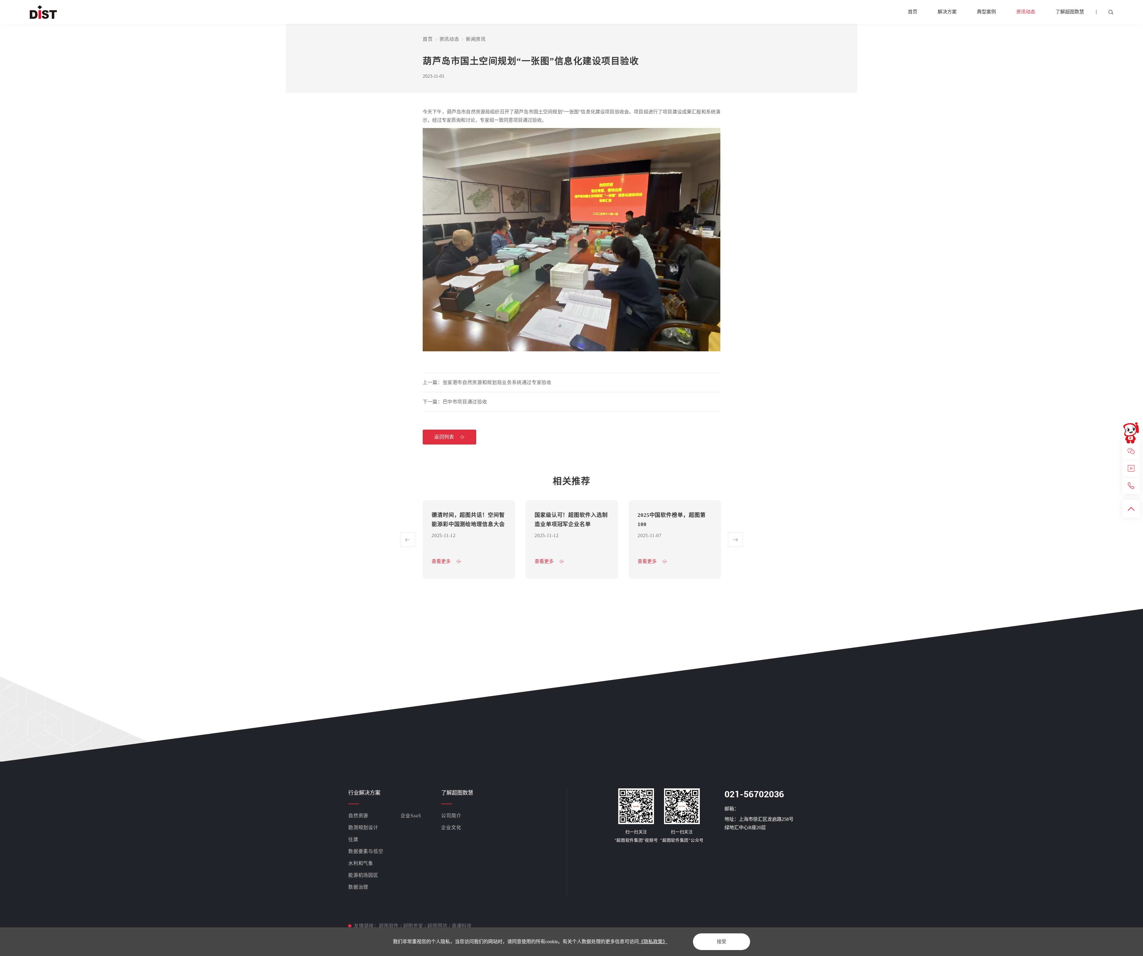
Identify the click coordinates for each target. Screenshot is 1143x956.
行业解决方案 (364, 793)
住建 (353, 839)
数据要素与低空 (365, 851)
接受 (721, 941)
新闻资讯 (476, 39)
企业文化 (451, 827)
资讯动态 (1025, 11)
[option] (468, 539)
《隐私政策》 (653, 941)
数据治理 (358, 887)
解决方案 (947, 11)
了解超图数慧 (1069, 11)
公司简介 (451, 815)
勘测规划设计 (363, 827)
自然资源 (358, 815)
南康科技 (461, 925)
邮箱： (731, 808)
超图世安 (413, 925)
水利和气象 (360, 863)
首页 (912, 11)
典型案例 (986, 11)
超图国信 (437, 925)
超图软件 (389, 925)
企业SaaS (411, 815)
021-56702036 (754, 794)
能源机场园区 (363, 875)
